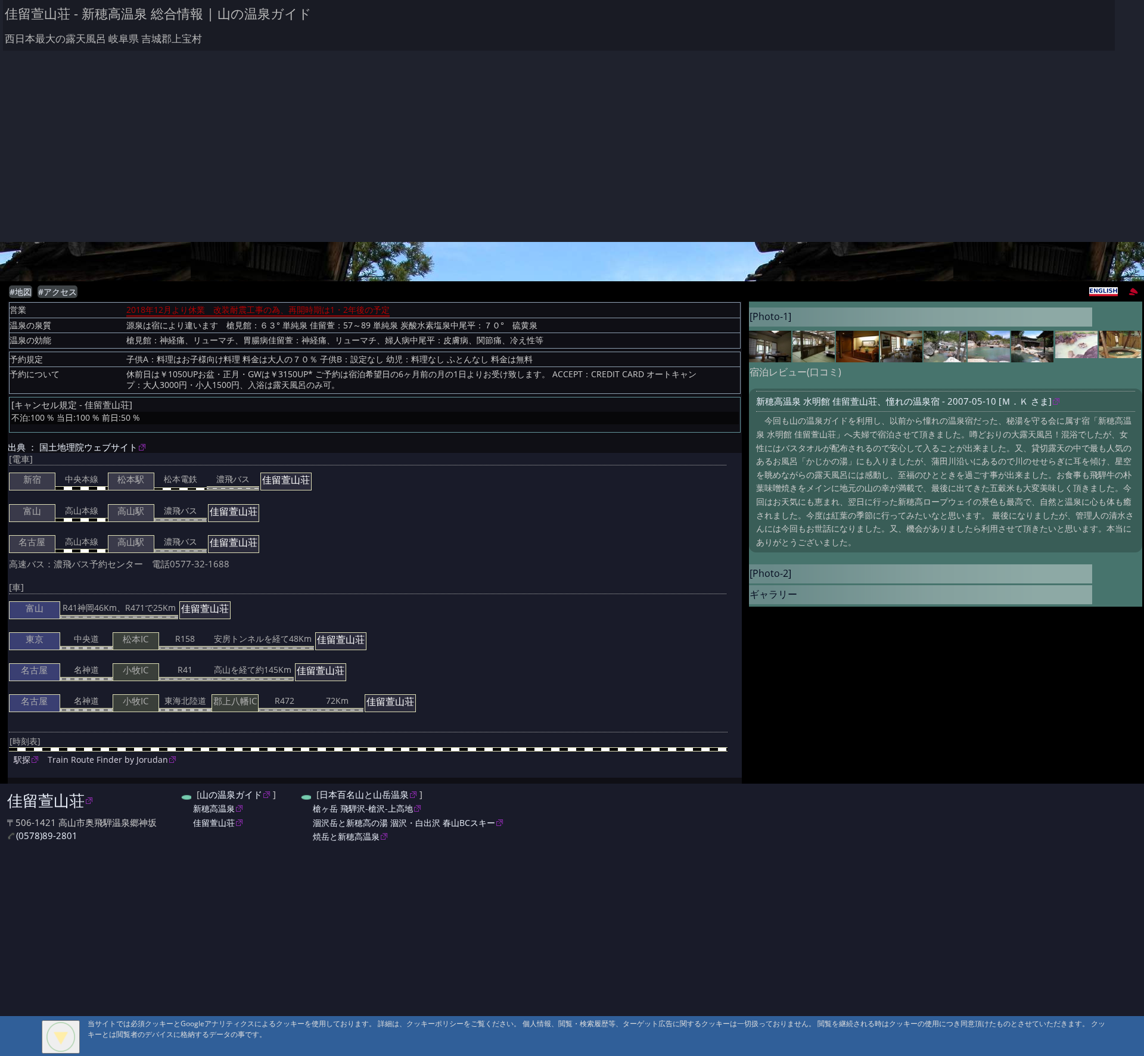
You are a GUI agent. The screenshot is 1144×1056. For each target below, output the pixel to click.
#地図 (21, 292)
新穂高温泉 (214, 808)
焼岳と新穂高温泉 (346, 836)
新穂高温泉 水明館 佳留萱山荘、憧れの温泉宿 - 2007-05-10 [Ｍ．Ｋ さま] (904, 401)
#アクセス (57, 292)
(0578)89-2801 (46, 836)
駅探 (22, 759)
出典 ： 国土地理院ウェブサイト (73, 447)
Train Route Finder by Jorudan (108, 759)
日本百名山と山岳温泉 (364, 794)
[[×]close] (60, 1037)
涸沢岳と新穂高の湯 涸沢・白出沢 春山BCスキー (404, 822)
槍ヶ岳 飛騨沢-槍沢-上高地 (363, 808)
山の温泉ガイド (231, 794)
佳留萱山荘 (46, 800)
